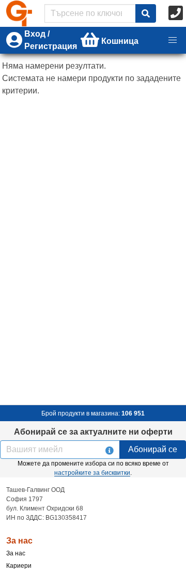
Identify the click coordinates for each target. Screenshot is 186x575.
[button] (172, 40)
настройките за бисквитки (92, 472)
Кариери (19, 565)
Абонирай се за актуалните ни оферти (93, 431)
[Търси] (145, 13)
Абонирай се (152, 449)
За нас (15, 553)
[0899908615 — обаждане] (176, 13)
